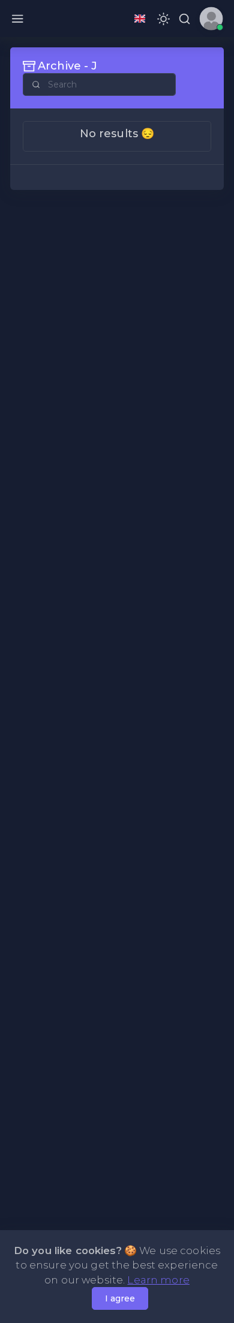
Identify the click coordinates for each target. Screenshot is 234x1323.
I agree (120, 1298)
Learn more (158, 1280)
